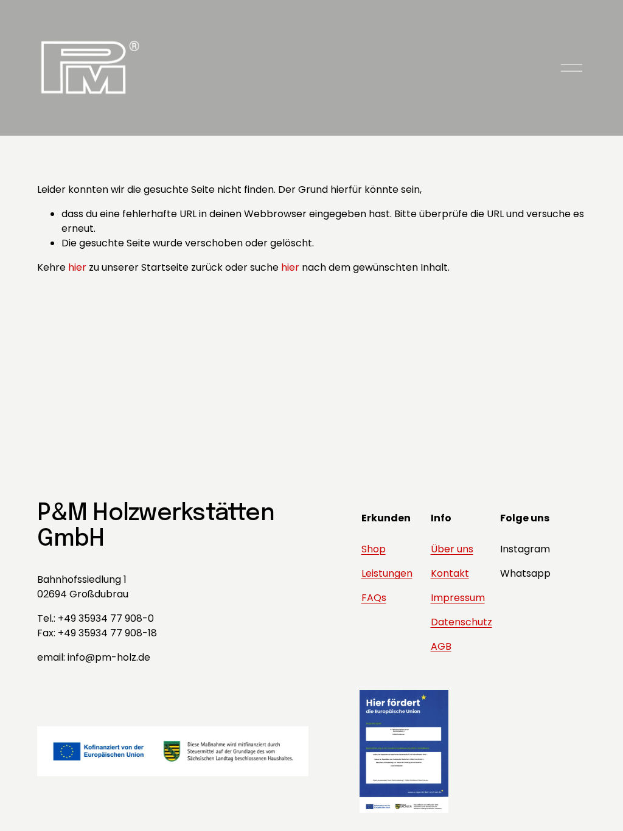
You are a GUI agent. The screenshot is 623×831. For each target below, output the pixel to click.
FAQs (373, 598)
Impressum (458, 598)
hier (77, 267)
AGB (441, 646)
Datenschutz (461, 622)
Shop (373, 549)
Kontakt (450, 573)
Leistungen (386, 573)
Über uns (452, 549)
